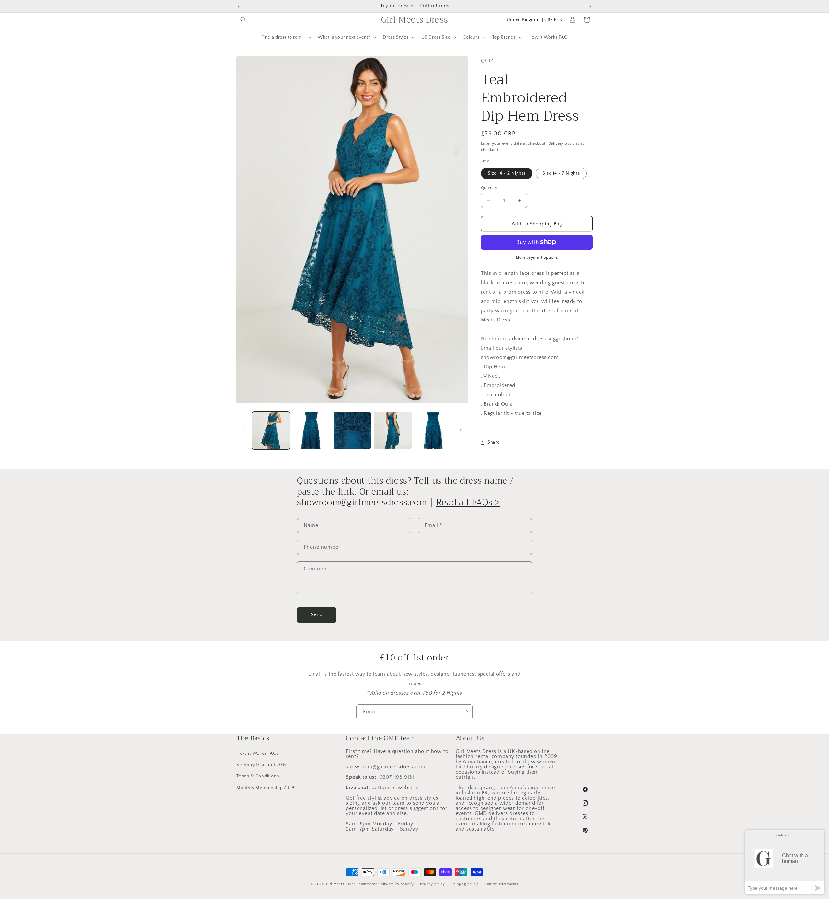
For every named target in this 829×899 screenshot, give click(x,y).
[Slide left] (243, 430)
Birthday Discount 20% (261, 764)
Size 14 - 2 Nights (507, 173)
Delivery (556, 143)
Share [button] (493, 442)
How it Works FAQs (257, 753)
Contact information (501, 884)
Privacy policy (432, 884)
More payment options (537, 257)
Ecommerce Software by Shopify (385, 884)
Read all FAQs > (468, 502)
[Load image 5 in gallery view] (433, 430)
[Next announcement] (590, 6)
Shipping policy (464, 884)
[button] (243, 20)
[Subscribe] (465, 711)
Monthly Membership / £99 (266, 787)
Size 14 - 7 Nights (561, 173)
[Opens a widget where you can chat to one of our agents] (785, 862)
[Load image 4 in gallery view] (392, 430)
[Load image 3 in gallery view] (352, 430)
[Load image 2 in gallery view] (311, 430)
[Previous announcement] (239, 6)
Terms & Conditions (257, 776)
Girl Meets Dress (340, 884)
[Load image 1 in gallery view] (271, 430)
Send (317, 614)
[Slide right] (461, 430)
